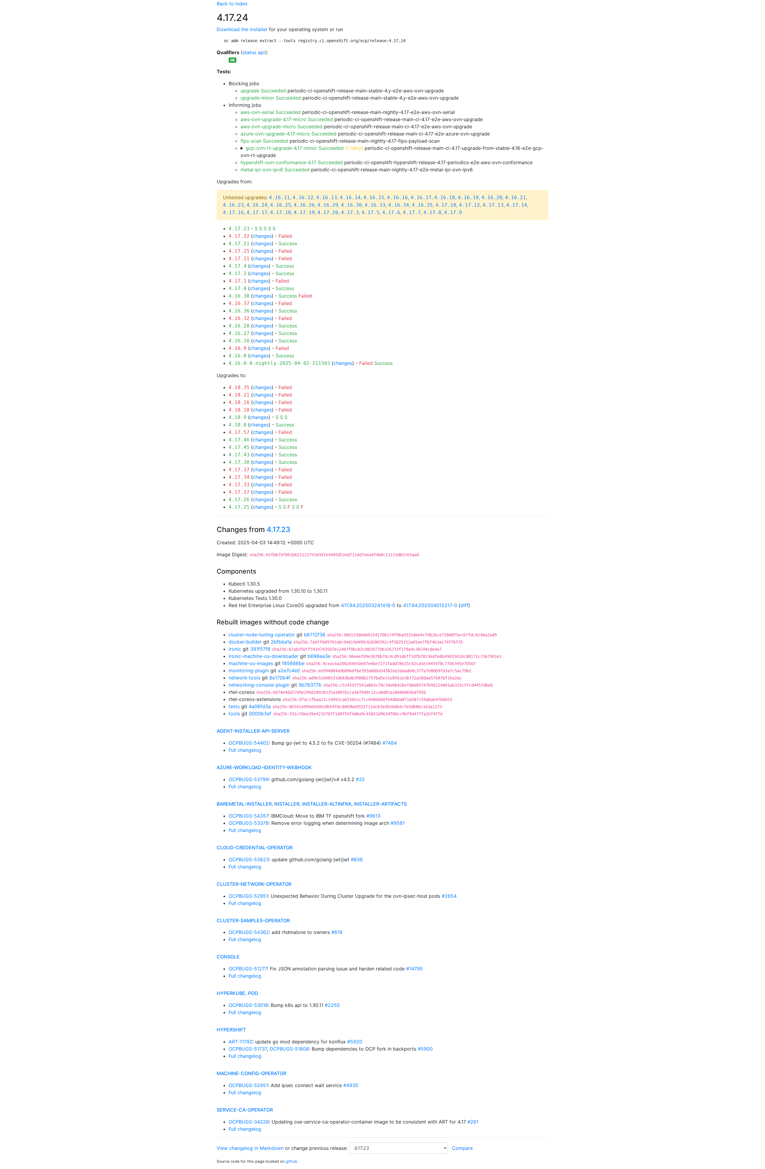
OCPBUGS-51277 (248, 969)
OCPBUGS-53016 (248, 1005)
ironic (235, 649)
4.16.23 (233, 205)
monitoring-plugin (249, 670)
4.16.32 (239, 318)
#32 (360, 779)
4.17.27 (239, 492)
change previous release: (320, 1148)
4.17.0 (238, 288)
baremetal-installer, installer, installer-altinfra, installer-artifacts (312, 804)
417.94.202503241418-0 (368, 605)
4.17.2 (238, 273)
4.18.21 (239, 395)
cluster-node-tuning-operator (262, 635)
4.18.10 (239, 410)
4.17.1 (238, 281)
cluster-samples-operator (253, 920)
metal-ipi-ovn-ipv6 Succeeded (275, 170)
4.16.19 (468, 197)
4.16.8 (238, 356)
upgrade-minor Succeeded (271, 98)
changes (262, 236)
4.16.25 (280, 205)
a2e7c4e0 (289, 670)
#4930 (350, 1085)
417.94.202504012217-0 (430, 605)
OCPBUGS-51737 (248, 1049)
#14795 (414, 969)
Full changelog (245, 750)
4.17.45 (239, 447)
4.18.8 (238, 425)
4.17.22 (239, 236)
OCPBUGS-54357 (248, 816)
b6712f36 (314, 635)
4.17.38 (239, 462)
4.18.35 (239, 387)
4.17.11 (239, 258)
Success (288, 243)
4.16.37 (239, 303)
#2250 (332, 1005)
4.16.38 (239, 296)
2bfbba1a (281, 642)
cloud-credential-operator (255, 848)
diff (464, 605)
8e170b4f (279, 678)
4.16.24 (257, 205)
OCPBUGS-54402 (249, 743)
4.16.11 (279, 197)
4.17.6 (391, 212)
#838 (357, 859)
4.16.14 (350, 197)
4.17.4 (238, 266)
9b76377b (310, 685)
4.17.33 (239, 484)
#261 (472, 1122)
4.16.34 (398, 205)
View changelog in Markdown (250, 1148)
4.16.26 (304, 205)
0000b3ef (260, 714)
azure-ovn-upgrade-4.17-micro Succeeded (288, 134)
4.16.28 (239, 326)
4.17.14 (516, 205)
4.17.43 (239, 455)
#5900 (425, 1049)
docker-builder (245, 642)
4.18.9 (238, 417)
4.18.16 (239, 402)
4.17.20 (327, 212)
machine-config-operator (251, 1073)
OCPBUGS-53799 (249, 779)
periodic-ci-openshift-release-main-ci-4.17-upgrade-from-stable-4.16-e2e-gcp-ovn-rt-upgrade (392, 151)
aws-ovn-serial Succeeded (271, 112)
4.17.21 (239, 243)
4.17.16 (233, 212)
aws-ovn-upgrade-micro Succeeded (281, 126)
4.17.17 (257, 212)
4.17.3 (350, 212)
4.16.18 (444, 197)
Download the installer (242, 29)
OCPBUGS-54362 (249, 932)
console (228, 957)
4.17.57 (239, 432)
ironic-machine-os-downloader (264, 656)
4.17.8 (432, 212)
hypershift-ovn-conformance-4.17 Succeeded (292, 162)
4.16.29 (327, 205)
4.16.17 (421, 197)
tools (234, 714)
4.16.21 (515, 197)
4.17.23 (239, 228)
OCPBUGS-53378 (249, 823)
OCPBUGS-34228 (249, 1122)
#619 (336, 932)
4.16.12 (303, 197)
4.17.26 (239, 499)
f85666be (293, 663)
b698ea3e (319, 656)
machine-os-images (251, 663)
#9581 (398, 823)
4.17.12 (469, 205)
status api (254, 52)
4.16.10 (239, 341)
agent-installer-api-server (253, 731)
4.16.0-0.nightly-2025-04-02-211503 (279, 363)
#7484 (389, 743)
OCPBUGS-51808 (289, 1049)
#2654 (449, 896)
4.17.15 (239, 251)
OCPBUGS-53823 (249, 859)
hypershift (231, 1030)
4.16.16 (397, 197)
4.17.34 (239, 477)
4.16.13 (326, 197)
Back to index (232, 4)
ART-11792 (241, 1042)
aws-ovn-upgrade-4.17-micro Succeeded (287, 119)
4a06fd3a (260, 706)
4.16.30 (351, 205)
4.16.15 (373, 197)
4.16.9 (238, 348)
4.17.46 (239, 440)
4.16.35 (422, 205)
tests (234, 706)
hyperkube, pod (237, 993)
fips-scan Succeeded (264, 141)
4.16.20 (491, 197)
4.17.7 (412, 212)
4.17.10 (445, 205)
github (291, 1161)
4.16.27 (239, 333)
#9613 (373, 816)
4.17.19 (304, 212)
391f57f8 (260, 649)
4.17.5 (371, 212)
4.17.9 (453, 212)
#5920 (354, 1042)
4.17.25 (239, 507)
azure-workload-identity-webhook (264, 767)
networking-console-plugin (259, 685)
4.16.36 (239, 311)
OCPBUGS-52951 (248, 896)
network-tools (244, 678)
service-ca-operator (245, 1110)
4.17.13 (493, 205)
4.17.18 (280, 212)
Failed (285, 236)
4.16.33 (375, 205)
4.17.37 (239, 470)
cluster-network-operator (254, 884)
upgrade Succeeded (263, 91)
